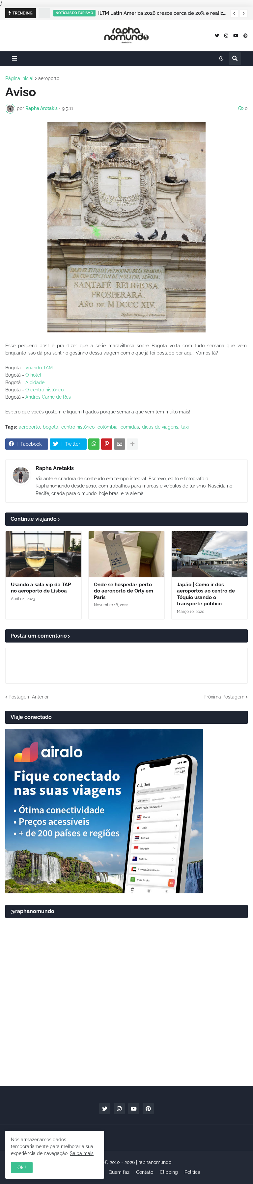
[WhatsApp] (93, 444)
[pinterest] (245, 35)
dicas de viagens (160, 427)
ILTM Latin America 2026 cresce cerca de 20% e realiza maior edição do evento (162, 13)
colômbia (108, 427)
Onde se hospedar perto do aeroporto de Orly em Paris (123, 591)
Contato (144, 1172)
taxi (185, 427)
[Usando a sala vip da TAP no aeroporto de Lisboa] (43, 554)
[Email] (119, 444)
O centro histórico (44, 389)
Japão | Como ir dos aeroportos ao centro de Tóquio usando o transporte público (206, 594)
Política (192, 1172)
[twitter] (217, 35)
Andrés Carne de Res (48, 397)
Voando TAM (39, 367)
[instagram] (226, 35)
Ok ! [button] (21, 1167)
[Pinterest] (106, 444)
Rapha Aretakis (55, 468)
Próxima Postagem (224, 696)
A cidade (34, 382)
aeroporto (48, 78)
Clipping (169, 1172)
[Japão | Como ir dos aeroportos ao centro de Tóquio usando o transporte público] (209, 554)
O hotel (33, 375)
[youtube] (235, 35)
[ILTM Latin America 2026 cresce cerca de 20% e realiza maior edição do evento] (44, 13)
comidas (130, 427)
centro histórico (78, 427)
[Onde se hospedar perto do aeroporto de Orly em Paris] (126, 554)
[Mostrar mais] (132, 444)
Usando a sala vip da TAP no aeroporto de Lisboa (41, 588)
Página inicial (19, 78)
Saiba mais (82, 1153)
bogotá (50, 427)
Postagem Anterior (29, 696)
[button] (234, 13)
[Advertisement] (126, 1030)
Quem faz (119, 1172)
